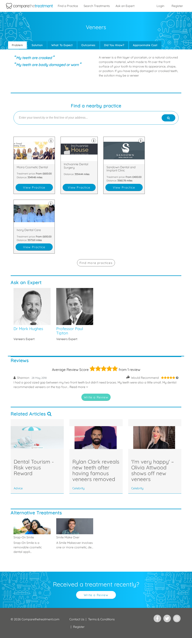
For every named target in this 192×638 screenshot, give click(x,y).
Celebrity (78, 488)
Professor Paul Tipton (74, 314)
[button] (169, 378)
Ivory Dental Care (34, 226)
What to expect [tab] (62, 45)
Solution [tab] (37, 45)
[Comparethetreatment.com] (29, 6)
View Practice (34, 187)
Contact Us (76, 619)
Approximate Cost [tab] (145, 45)
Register (177, 6)
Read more (78, 387)
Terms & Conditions (101, 619)
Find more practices (96, 263)
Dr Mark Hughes (32, 314)
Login (160, 6)
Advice (18, 488)
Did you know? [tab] (114, 45)
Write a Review (96, 397)
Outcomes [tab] (88, 45)
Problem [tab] (17, 45)
